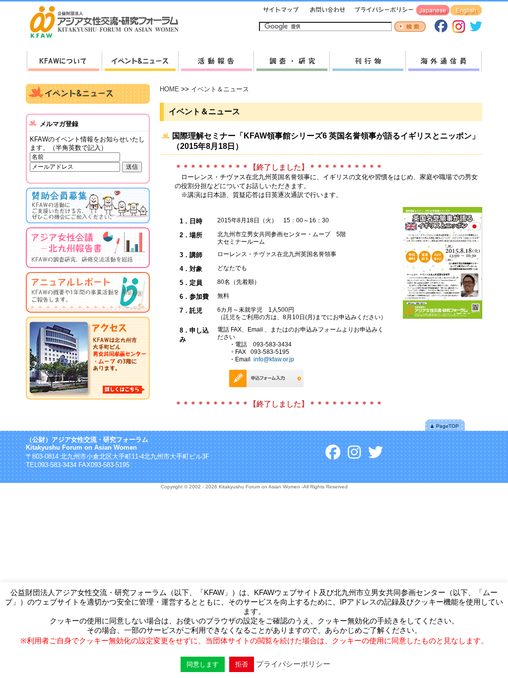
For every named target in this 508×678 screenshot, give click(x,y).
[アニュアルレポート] (88, 314)
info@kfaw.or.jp (274, 359)
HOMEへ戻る (108, 22)
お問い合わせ (326, 10)
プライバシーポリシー (382, 10)
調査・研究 (291, 61)
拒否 (241, 664)
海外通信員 (443, 61)
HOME (169, 89)
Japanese (433, 10)
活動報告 (216, 61)
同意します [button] (203, 664)
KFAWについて (64, 61)
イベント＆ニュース (220, 89)
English (466, 10)
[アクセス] (88, 401)
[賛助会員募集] (88, 225)
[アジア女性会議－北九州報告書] (88, 269)
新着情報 (140, 61)
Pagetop (445, 425)
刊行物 (367, 61)
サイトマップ (281, 10)
